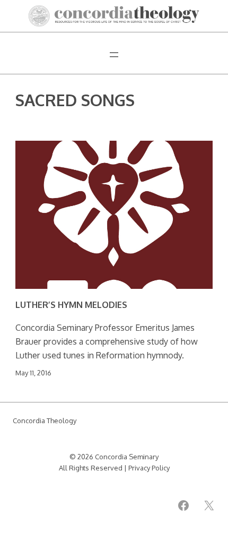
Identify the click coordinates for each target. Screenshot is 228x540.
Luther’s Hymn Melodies (71, 304)
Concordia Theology (44, 420)
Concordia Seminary (127, 456)
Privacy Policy (149, 468)
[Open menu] (114, 54)
